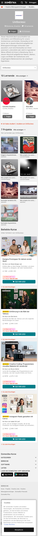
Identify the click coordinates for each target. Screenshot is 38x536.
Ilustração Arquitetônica (8, 223)
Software (5, 464)
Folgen (13, 31)
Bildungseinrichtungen (7, 491)
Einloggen (32, 2)
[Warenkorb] (26, 2)
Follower (6, 113)
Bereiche (4, 461)
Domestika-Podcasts (21, 491)
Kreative (23, 489)
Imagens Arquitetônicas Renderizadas (8, 156)
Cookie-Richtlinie (9, 524)
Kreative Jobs (15, 489)
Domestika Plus (5, 494)
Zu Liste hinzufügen (9, 287)
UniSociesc (19, 22)
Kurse (2, 489)
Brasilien (31, 7)
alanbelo (3, 157)
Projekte (7, 489)
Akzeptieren (19, 530)
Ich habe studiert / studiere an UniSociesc (18, 124)
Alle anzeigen (21, 76)
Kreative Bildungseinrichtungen (15, 7)
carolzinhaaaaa (24, 157)
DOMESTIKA (10, 2)
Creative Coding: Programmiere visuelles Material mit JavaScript (18, 365)
